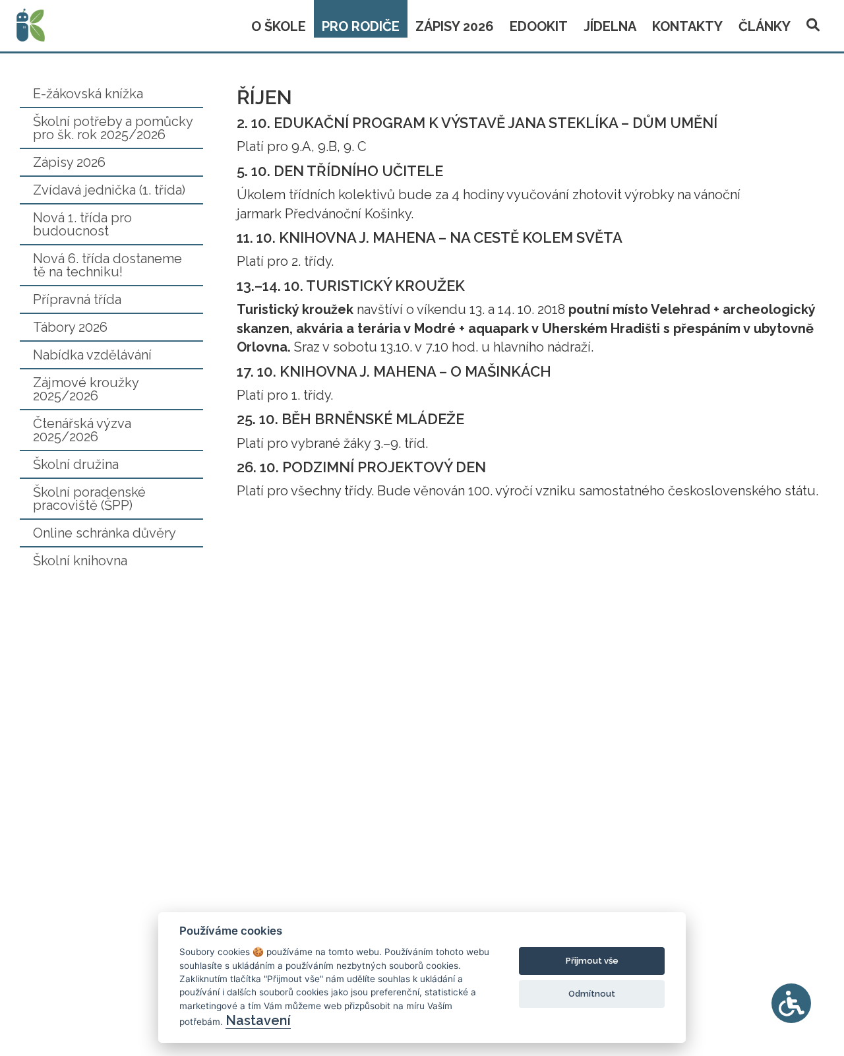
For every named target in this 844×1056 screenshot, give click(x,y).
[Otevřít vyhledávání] (813, 22)
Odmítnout (591, 994)
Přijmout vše (592, 961)
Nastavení (258, 1020)
